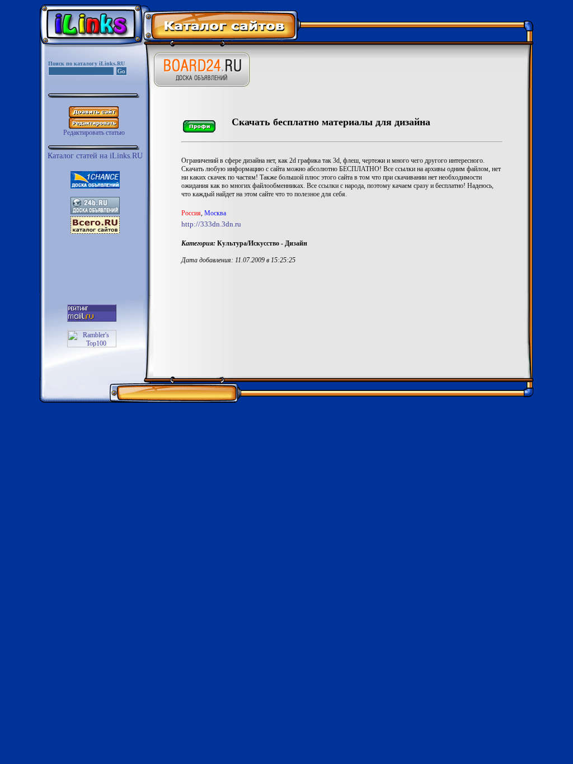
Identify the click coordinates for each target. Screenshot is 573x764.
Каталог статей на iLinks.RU (95, 156)
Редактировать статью (94, 132)
